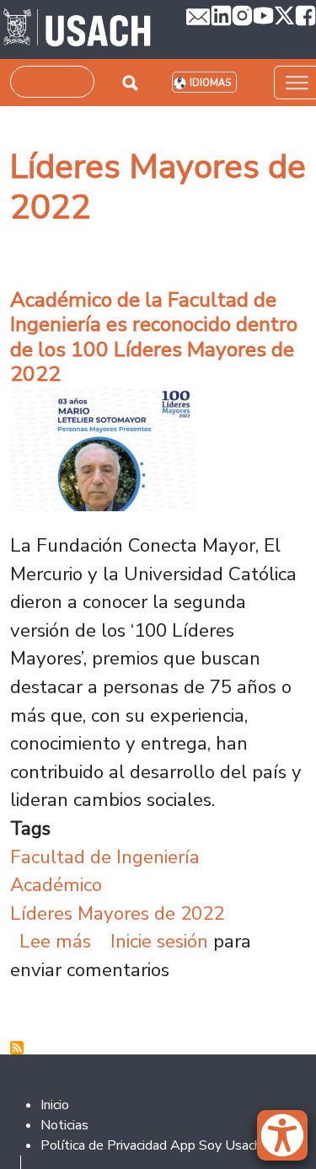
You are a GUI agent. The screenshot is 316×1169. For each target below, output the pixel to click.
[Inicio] (77, 29)
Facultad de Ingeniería (105, 857)
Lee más (55, 941)
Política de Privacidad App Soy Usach (150, 1145)
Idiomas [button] (210, 83)
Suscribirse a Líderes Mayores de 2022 (17, 1047)
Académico (56, 885)
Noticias (64, 1125)
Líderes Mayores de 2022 (117, 913)
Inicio (54, 1105)
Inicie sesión (159, 941)
